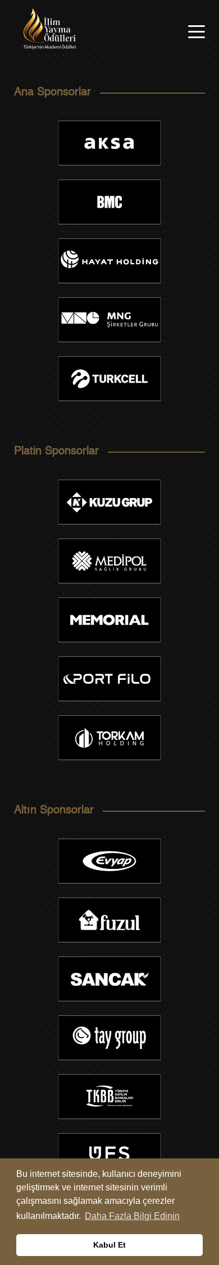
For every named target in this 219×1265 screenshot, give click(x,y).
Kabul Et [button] (109, 1244)
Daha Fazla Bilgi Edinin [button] (132, 1216)
